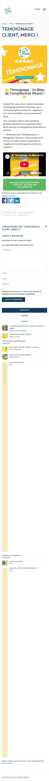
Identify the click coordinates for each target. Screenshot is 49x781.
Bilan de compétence (26, 213)
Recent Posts (24, 310)
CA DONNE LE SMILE (10, 215)
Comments (24, 316)
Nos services (16, 337)
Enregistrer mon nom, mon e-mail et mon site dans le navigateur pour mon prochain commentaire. (21, 292)
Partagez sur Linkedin (17, 200)
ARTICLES (12, 331)
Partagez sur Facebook (5, 200)
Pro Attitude (24, 215)
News (11, 24)
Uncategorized (23, 331)
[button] (24, 185)
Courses (24, 321)
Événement (5, 763)
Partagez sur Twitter (11, 200)
